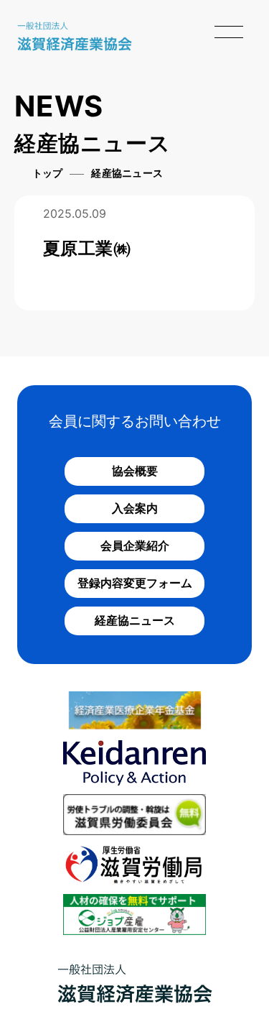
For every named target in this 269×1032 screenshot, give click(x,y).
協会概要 (135, 471)
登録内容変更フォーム (134, 583)
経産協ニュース (135, 620)
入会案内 (135, 508)
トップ (47, 173)
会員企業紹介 (134, 545)
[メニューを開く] (229, 32)
